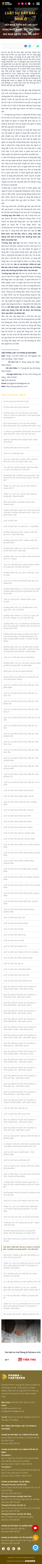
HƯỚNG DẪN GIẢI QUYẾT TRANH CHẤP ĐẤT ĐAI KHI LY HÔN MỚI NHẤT (20, 533)
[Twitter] (8, 1548)
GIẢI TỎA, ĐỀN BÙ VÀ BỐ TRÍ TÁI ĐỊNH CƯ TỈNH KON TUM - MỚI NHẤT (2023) (19, 996)
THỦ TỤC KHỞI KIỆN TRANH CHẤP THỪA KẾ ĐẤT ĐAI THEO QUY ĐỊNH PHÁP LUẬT (20, 460)
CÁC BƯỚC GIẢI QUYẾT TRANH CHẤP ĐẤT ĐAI (21, 1314)
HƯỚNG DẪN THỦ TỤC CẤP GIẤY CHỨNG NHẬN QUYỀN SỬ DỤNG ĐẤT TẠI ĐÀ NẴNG (22, 664)
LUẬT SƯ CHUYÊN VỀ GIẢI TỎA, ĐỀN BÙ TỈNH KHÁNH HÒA (21, 735)
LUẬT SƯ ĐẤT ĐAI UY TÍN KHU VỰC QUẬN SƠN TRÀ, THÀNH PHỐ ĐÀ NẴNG (21, 1175)
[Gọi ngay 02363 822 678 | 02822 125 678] (35, 1537)
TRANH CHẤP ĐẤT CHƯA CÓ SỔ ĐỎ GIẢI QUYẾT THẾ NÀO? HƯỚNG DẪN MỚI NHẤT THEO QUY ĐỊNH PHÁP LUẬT (21, 512)
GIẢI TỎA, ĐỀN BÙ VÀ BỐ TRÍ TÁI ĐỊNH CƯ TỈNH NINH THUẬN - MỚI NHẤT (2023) (19, 1028)
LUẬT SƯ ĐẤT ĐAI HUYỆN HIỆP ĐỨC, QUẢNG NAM (20, 902)
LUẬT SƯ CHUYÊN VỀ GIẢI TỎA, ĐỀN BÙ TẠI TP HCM (21, 783)
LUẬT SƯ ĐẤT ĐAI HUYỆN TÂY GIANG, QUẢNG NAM (21, 878)
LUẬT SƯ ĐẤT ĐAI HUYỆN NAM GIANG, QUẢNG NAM (21, 854)
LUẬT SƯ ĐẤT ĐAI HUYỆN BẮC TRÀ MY (18, 810)
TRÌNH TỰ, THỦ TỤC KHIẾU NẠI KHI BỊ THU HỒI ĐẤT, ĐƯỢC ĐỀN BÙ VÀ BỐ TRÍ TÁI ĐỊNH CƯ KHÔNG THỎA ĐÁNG (21, 1265)
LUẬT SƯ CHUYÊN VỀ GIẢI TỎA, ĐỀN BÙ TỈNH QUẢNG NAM (21, 759)
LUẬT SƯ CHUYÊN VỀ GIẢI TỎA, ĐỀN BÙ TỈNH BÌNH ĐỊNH (21, 686)
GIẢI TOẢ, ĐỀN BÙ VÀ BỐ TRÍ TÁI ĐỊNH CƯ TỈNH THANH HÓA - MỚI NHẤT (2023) (19, 1121)
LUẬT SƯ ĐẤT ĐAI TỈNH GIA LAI (15, 1108)
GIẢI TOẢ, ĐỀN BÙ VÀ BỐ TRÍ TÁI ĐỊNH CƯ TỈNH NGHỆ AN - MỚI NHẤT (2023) (19, 1093)
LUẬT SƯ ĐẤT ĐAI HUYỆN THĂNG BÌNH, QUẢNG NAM (18, 862)
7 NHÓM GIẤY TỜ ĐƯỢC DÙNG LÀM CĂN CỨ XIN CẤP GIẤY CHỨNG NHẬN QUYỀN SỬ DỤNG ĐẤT (21, 1184)
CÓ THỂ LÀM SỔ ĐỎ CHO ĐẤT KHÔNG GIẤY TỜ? (22, 1282)
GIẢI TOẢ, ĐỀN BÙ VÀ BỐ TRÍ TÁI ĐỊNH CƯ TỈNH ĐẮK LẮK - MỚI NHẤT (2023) (19, 1085)
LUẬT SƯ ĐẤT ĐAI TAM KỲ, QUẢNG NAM (19, 833)
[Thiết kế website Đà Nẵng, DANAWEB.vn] (30, 1561)
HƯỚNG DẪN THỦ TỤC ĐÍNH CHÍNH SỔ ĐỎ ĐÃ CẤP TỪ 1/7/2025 (21, 557)
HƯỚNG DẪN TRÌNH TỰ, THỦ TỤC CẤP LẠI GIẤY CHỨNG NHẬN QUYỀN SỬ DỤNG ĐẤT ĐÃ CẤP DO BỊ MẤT (22, 591)
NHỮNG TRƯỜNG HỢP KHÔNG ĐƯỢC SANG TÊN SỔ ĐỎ (20, 440)
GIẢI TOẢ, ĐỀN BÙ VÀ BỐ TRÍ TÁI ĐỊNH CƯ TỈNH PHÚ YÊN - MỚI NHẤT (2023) (19, 1129)
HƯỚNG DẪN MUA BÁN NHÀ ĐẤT (16, 407)
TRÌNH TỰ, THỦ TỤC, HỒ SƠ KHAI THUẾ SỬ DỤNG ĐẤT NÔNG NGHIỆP (20, 495)
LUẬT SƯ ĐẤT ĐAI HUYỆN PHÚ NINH (17, 821)
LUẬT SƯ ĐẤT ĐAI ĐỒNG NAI (14, 935)
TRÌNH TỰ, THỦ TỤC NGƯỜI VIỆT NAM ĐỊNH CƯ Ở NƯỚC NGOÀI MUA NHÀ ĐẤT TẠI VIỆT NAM (20, 1208)
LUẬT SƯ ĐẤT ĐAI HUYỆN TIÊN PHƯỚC (18, 790)
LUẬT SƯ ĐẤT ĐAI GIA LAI (13, 963)
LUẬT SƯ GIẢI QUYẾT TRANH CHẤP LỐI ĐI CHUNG (19, 600)
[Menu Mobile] (38, 4)
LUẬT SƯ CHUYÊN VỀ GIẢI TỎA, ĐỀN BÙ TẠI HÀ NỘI (21, 718)
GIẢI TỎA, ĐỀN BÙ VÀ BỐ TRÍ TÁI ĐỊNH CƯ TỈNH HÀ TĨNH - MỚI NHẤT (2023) (19, 1077)
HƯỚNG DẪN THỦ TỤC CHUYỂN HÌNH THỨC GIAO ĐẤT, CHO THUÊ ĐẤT (20, 608)
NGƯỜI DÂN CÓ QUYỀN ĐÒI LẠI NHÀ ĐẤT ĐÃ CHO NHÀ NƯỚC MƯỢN (20, 678)
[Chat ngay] (35, 1548)
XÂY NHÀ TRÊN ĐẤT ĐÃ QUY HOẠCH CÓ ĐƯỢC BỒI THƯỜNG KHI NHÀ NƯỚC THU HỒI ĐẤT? (21, 1248)
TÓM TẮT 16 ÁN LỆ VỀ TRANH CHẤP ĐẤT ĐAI (20, 1201)
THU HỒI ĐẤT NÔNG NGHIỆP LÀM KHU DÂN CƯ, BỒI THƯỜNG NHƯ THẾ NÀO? (20, 468)
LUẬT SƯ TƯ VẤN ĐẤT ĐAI (13, 453)
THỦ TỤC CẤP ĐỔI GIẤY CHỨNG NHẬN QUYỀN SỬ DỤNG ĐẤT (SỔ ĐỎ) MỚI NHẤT (21, 565)
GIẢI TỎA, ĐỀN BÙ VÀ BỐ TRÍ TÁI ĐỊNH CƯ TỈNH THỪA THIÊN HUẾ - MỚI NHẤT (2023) (20, 1036)
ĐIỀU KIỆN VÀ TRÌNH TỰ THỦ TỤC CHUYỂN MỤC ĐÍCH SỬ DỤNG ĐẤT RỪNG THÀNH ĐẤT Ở (21, 1288)
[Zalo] (18, 1548)
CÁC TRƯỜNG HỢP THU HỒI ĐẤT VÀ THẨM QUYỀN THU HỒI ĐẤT (20, 1274)
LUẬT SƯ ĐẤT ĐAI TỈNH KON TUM (16, 1114)
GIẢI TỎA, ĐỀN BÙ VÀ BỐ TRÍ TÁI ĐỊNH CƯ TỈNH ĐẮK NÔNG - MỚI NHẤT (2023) (19, 1012)
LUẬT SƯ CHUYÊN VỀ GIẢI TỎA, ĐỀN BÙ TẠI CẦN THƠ (20, 694)
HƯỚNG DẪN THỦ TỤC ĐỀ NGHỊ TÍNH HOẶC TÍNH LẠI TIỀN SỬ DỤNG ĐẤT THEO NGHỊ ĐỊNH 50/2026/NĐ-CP (21, 415)
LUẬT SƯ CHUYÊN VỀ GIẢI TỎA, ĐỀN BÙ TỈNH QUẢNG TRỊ (21, 775)
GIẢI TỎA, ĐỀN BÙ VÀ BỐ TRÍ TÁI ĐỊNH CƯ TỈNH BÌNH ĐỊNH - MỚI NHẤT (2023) (19, 1004)
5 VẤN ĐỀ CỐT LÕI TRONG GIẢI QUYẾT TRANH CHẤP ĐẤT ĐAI (21, 1224)
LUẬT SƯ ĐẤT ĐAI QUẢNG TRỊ (15, 946)
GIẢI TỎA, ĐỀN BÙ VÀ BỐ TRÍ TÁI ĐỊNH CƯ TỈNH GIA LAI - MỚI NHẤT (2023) (19, 1044)
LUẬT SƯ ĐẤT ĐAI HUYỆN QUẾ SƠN (17, 816)
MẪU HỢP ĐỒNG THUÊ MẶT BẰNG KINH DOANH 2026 (19, 503)
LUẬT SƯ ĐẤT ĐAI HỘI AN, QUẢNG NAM (19, 839)
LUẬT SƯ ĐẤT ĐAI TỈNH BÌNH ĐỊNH (17, 969)
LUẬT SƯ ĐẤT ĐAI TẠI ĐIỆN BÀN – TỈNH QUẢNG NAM (18, 1153)
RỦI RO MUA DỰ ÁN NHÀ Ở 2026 (16, 401)
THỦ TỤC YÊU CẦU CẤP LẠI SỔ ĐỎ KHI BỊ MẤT (21, 1217)
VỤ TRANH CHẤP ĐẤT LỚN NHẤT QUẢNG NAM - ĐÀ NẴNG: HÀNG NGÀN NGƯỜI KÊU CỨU (21, 1145)
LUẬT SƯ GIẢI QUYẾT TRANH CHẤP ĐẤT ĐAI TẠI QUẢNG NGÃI (21, 1137)
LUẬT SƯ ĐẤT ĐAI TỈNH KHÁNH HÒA (17, 981)
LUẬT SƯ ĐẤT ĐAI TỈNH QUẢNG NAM (17, 958)
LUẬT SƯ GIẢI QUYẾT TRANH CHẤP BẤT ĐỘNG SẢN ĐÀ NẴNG (21, 1167)
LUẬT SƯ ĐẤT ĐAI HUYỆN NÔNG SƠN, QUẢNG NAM (21, 894)
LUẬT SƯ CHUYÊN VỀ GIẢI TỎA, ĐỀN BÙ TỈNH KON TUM (21, 743)
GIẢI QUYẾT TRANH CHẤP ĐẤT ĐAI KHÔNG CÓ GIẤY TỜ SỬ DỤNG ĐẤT (21, 1256)
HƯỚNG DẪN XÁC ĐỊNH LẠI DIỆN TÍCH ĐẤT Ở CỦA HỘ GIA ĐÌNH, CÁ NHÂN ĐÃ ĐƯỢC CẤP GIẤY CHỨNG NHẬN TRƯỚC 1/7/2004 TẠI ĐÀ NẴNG (21, 637)
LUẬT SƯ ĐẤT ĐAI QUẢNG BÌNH (15, 923)
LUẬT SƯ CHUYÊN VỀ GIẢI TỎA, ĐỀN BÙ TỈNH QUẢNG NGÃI (21, 767)
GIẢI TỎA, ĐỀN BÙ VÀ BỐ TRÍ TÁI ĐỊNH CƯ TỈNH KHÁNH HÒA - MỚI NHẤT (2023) (19, 1060)
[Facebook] (3, 1548)
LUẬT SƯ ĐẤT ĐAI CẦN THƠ (14, 917)
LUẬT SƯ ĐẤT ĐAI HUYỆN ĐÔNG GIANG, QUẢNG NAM (19, 910)
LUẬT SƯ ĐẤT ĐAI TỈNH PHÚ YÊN (16, 975)
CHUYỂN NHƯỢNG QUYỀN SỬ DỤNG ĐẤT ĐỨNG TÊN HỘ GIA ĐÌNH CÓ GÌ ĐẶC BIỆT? (19, 1232)
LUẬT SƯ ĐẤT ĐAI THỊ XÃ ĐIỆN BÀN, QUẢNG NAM (20, 870)
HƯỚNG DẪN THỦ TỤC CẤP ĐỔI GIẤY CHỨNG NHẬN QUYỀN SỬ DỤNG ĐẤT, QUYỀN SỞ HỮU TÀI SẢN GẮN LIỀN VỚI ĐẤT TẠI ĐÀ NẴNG (21, 649)
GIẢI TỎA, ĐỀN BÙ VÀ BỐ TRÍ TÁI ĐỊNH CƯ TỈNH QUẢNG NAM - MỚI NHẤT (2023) (19, 987)
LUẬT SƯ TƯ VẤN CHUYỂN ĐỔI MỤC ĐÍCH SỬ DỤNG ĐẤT (20, 582)
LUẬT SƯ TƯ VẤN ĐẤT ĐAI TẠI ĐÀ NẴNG (19, 657)
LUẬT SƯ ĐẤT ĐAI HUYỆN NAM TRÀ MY (18, 796)
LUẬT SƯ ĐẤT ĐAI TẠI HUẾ (13, 940)
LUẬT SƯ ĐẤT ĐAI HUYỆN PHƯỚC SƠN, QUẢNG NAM (21, 886)
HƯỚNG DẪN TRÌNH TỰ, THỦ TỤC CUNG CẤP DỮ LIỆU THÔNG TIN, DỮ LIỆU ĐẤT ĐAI (21, 616)
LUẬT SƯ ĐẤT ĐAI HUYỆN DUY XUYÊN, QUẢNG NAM (21, 845)
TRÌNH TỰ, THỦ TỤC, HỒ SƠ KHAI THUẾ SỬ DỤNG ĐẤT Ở (20, 487)
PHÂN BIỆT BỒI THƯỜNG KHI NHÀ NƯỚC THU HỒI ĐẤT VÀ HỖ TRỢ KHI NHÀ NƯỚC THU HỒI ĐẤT (21, 477)
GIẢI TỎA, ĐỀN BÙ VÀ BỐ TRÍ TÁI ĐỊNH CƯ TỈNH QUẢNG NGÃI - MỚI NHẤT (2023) (19, 1052)
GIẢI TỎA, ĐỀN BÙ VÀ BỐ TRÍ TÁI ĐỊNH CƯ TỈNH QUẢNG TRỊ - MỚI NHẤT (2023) (19, 1068)
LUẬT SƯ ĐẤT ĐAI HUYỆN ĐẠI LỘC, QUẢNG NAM (20, 803)
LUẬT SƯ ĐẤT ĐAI (10, 520)
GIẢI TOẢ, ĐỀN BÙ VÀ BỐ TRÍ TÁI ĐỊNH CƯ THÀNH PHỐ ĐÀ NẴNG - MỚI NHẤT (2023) (19, 1101)
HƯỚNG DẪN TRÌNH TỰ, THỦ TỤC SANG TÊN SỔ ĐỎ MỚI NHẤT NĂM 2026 (21, 549)
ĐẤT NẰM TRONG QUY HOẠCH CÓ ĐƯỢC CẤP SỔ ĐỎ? (21, 1240)
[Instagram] (13, 1548)
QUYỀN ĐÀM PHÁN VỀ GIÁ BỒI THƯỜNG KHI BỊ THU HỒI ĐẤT (21, 1193)
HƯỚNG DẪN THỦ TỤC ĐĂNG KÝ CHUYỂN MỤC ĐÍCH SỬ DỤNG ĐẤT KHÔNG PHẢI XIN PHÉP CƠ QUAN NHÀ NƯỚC (21, 625)
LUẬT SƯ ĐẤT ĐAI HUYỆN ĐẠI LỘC (16, 1160)
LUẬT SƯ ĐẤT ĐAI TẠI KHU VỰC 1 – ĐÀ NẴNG (20, 526)
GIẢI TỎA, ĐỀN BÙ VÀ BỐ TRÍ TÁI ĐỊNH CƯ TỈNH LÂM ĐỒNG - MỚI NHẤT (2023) (19, 1020)
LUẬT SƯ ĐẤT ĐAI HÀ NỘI (13, 929)
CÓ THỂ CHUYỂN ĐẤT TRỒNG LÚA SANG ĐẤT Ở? (21, 1296)
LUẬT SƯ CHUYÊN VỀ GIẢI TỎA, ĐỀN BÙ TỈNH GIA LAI (21, 710)
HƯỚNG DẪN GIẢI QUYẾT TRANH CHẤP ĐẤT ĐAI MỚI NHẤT (20, 541)
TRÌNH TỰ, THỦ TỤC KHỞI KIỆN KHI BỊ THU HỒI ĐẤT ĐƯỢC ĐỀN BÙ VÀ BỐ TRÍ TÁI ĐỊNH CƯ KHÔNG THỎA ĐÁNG (21, 1306)
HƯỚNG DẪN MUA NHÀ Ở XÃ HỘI (16, 448)
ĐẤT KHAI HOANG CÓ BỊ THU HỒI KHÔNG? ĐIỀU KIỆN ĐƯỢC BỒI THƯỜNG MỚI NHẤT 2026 (22, 424)
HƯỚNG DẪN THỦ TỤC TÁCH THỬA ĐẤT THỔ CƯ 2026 (21, 574)
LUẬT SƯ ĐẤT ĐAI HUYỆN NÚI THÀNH (18, 827)
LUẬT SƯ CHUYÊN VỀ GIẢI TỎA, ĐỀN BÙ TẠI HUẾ (20, 726)
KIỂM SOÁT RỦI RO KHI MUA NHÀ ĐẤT (18, 671)
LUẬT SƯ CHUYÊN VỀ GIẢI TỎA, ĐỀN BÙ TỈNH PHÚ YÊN (21, 751)
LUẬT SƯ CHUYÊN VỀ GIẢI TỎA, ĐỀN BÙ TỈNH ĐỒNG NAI (21, 702)
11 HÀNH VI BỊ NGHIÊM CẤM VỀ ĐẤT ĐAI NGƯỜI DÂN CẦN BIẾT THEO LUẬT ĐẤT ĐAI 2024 (22, 432)
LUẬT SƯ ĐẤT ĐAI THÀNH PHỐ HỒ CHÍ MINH (20, 952)
